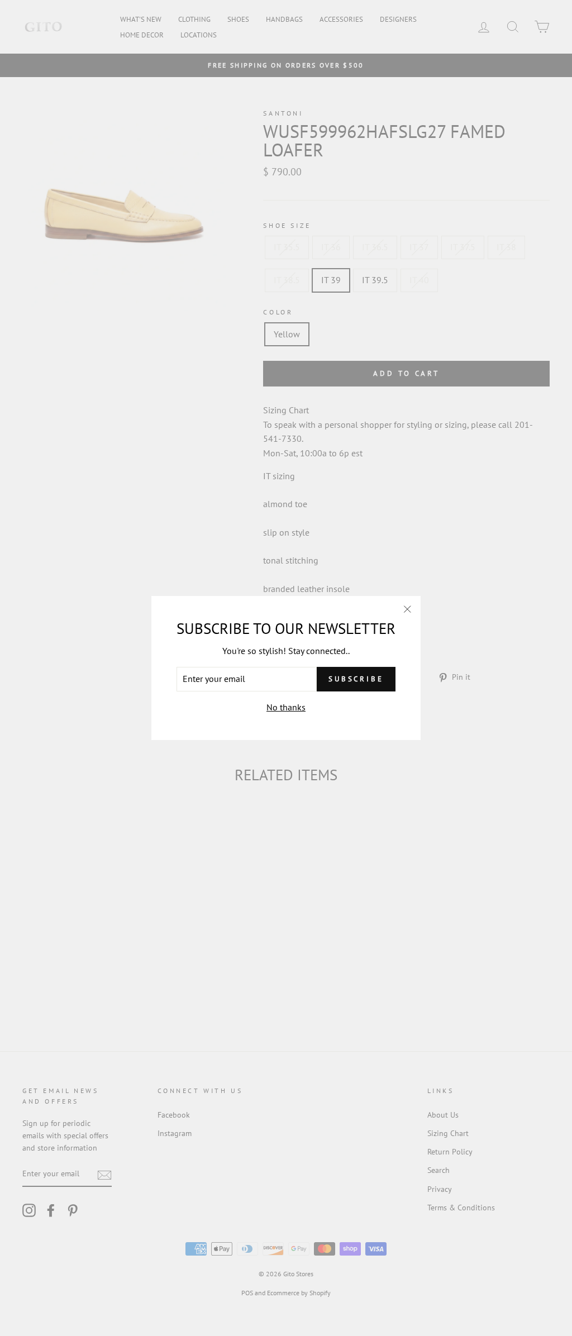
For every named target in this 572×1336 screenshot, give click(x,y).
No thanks (286, 707)
